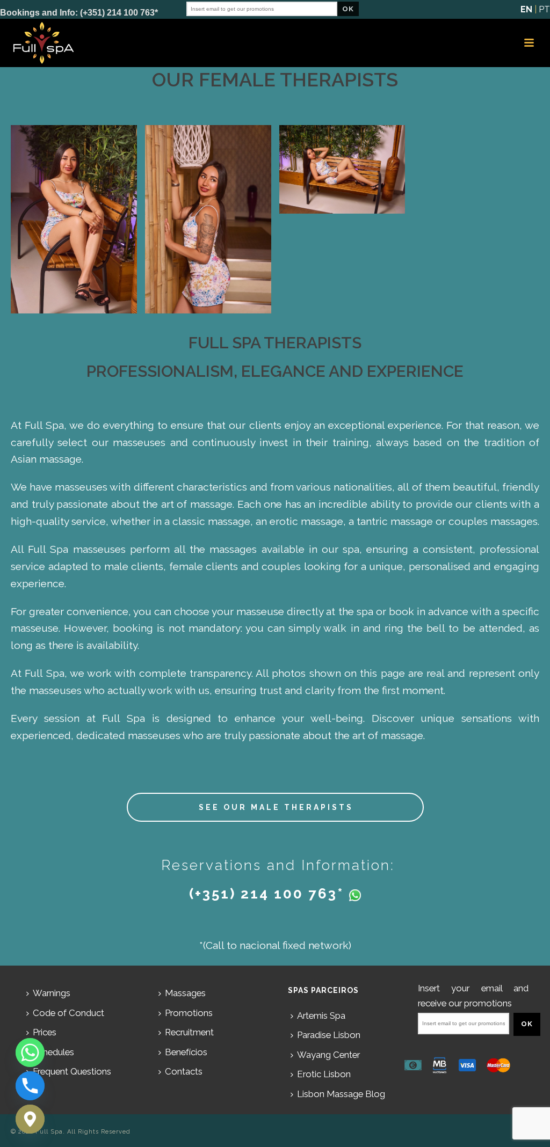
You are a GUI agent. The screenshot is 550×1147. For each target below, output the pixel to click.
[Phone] (30, 1085)
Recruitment (189, 1032)
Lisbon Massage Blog (341, 1093)
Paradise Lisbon (328, 1034)
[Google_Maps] (30, 1119)
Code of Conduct (68, 1012)
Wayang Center (328, 1054)
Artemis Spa (321, 1015)
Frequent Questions (72, 1071)
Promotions (189, 1012)
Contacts (183, 1071)
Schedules (53, 1052)
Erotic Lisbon (324, 1074)
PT (544, 9)
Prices (44, 1032)
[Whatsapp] (30, 1052)
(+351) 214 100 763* (266, 894)
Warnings (51, 993)
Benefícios (186, 1052)
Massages (185, 993)
